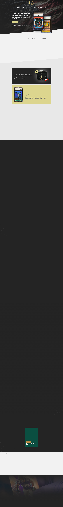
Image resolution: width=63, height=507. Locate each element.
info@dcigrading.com (27, 78)
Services (26, 7)
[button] (12, 448)
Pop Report (30, 7)
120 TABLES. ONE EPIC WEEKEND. (29, 444)
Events (35, 7)
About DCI (18, 7)
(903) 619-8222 (16, 2)
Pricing (23, 7)
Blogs (38, 7)
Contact (44, 7)
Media (41, 7)
